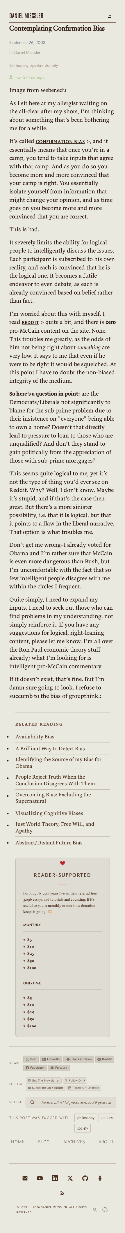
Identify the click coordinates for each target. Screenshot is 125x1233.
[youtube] (40, 1178)
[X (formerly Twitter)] (70, 1178)
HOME (17, 1141)
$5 (27, 939)
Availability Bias (34, 736)
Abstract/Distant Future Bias (49, 842)
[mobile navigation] (109, 15)
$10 (28, 946)
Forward (61, 1068)
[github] (85, 1178)
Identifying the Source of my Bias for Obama (58, 762)
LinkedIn (53, 1059)
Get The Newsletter (46, 1080)
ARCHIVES (74, 1141)
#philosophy (18, 65)
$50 (28, 960)
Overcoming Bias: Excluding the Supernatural (53, 798)
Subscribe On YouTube (48, 1087)
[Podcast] (100, 1178)
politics (106, 1117)
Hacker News (78, 1059)
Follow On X (77, 1080)
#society (51, 65)
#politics (36, 65)
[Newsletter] (25, 1178)
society (82, 1128)
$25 (28, 953)
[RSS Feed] (62, 1193)
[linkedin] (55, 1178)
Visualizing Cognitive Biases (49, 813)
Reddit (107, 1059)
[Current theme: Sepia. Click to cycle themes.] (105, 1210)
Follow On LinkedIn (86, 1087)
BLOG (44, 1141)
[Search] (95, 1210)
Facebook (37, 1068)
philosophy (85, 1117)
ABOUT (106, 1141)
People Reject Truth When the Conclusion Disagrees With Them (55, 780)
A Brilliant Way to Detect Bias (50, 748)
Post (33, 1059)
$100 (29, 967)
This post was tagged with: (40, 1117)
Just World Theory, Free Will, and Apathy (54, 827)
